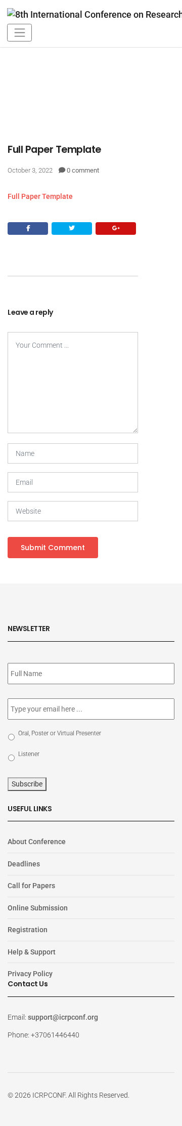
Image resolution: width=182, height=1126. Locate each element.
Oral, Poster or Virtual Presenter (59, 733)
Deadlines (24, 864)
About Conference (37, 842)
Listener (28, 754)
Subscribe (27, 784)
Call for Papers (31, 886)
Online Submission (38, 908)
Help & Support (32, 952)
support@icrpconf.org (63, 1017)
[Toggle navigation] (19, 32)
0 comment (83, 170)
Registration (28, 930)
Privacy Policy (30, 974)
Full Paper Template (40, 196)
